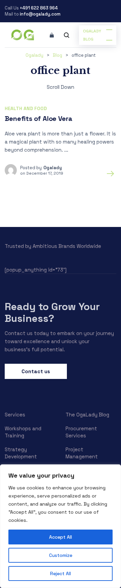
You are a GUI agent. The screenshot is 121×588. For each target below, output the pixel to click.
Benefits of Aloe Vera (38, 118)
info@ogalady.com (40, 14)
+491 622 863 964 (39, 8)
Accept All (60, 537)
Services (15, 414)
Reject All (60, 573)
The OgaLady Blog (87, 414)
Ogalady (52, 168)
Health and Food (26, 108)
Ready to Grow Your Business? (52, 312)
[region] (60, 526)
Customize (60, 555)
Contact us (36, 371)
